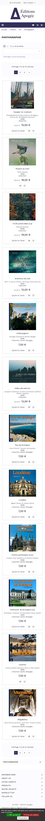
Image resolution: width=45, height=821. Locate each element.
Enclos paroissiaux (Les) (22, 555)
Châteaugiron (22, 333)
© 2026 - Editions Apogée (22, 804)
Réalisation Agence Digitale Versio (14, 807)
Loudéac (22, 500)
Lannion (22, 665)
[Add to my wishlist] (33, 131)
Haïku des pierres (22, 388)
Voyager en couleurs (22, 112)
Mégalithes (23, 719)
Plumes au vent (22, 169)
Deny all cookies (31, 815)
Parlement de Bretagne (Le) (22, 610)
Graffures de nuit (22, 279)
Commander (16, 3)
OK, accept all (14, 815)
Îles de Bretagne (22, 445)
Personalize (23, 818)
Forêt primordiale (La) (22, 224)
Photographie (10, 762)
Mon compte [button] (29, 3)
